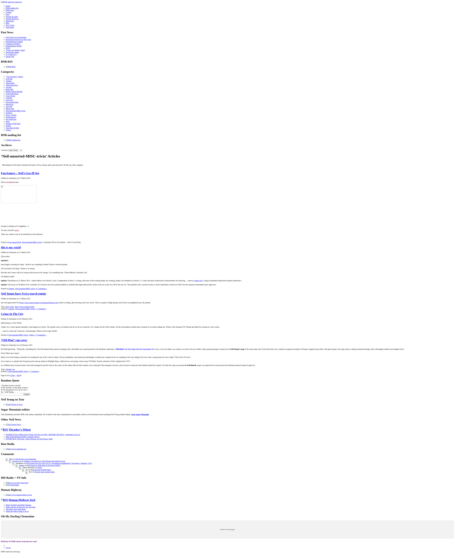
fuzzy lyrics (9, 307)
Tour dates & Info (12, 128)
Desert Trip (10, 57)
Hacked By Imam (12, 52)
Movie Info (10, 109)
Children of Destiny (13, 44)
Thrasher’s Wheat (20, 429)
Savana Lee (16, 461)
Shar (10, 459)
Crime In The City (12, 313)
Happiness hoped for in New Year (18, 40)
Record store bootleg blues (41, 470)
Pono (8, 121)
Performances (11, 117)
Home (8, 6)
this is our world (11, 247)
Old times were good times (16, 509)
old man (8, 369)
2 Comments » (41, 335)
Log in (8, 548)
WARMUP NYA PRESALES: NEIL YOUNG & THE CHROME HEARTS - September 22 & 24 (43, 435)
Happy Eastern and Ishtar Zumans (18, 505)
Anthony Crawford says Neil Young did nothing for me (44, 461)
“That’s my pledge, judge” (15, 50)
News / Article (11, 115)
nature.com (198, 281)
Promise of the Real (13, 124)
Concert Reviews (12, 94)
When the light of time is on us (17, 511)
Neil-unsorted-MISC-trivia (15, 111)
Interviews (10, 104)
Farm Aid (9, 100)
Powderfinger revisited (14, 42)
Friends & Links (12, 17)
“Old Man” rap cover (14, 340)
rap (13, 369)
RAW (8, 48)
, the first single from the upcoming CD (134, 349)
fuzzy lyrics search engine (24, 307)
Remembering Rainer (14, 46)
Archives (4, 150)
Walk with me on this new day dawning (20, 507)
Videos (8, 130)
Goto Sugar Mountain (140, 414)
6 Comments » (41, 289)
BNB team (10, 10)
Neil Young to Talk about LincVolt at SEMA (43, 465)
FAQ (7, 15)
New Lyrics (10, 25)
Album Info (10, 83)
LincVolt (9, 107)
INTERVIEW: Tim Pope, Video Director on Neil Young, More (29, 439)
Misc (7, 23)
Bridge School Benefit (14, 92)
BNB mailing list (12, 8)
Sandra (21, 465)
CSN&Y (9, 98)
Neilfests (9, 113)
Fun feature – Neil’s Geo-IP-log (20, 173)
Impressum (10, 21)
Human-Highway (12, 19)
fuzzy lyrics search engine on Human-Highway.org (39, 303)
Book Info (9, 89)
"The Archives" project (14, 77)
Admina (9, 81)
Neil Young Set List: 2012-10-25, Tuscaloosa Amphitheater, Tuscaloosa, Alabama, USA (59, 463)
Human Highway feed (22, 499)
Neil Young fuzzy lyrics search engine (23, 293)
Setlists (8, 126)
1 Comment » (41, 309)
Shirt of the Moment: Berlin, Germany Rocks (22, 437)
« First (11, 375)
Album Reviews (12, 85)
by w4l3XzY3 (11, 54)
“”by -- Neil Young (14, 389)
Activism (9, 79)
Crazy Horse (10, 96)
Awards (8, 87)
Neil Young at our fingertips (16, 37)
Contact (8, 12)
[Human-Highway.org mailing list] (19, 495)
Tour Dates (10, 27)
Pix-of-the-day (11, 119)
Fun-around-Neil (12, 102)
